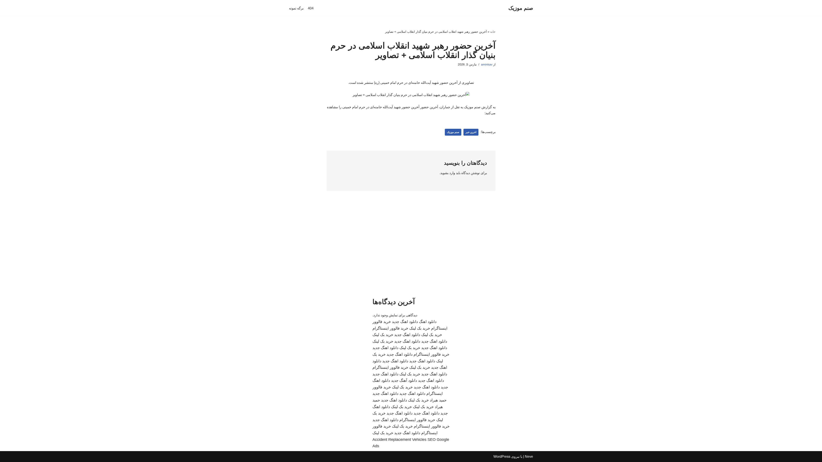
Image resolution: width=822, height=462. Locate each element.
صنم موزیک (453, 132)
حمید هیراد (438, 400)
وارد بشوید (447, 173)
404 (311, 8)
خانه (493, 31)
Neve (529, 456)
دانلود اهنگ (427, 322)
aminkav (486, 64)
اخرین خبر (471, 132)
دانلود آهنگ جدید (404, 380)
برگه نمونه (296, 8)
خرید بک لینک (419, 328)
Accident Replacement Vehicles (399, 439)
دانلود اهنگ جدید (405, 322)
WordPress (501, 456)
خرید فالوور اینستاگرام (390, 328)
